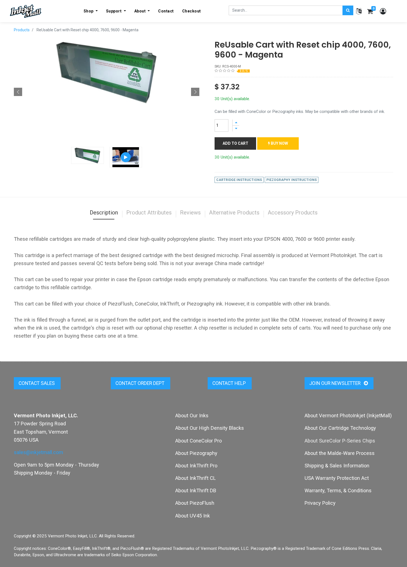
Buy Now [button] (279, 143)
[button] (18, 92)
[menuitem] (166, 11)
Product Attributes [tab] (149, 212)
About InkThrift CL (195, 478)
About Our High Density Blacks (209, 428)
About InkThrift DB (195, 490)
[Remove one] (236, 128)
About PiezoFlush (194, 503)
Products (22, 30)
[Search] (347, 10)
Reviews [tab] (190, 212)
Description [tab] (104, 212)
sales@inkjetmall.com (38, 452)
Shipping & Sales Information (337, 465)
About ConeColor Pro (198, 441)
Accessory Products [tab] (293, 212)
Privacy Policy (320, 503)
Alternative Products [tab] (234, 212)
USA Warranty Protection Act (337, 478)
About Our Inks (191, 415)
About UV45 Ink (192, 516)
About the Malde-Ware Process (340, 453)
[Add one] (236, 122)
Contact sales (37, 383)
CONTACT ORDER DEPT (140, 383)
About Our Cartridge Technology (340, 428)
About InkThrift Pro (196, 465)
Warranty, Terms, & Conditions (338, 490)
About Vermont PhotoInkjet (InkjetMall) (348, 415)
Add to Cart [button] (235, 143)
